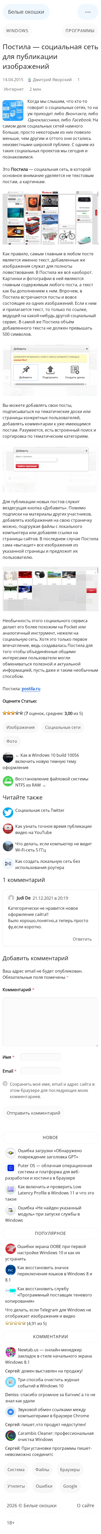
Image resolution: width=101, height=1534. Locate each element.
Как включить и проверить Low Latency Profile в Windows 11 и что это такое (49, 1193)
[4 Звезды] (17, 713)
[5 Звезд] (21, 713)
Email (10, 1071)
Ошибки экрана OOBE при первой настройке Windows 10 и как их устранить (45, 1253)
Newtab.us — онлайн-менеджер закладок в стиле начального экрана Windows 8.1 (48, 1356)
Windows (17, 30)
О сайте (85, 1505)
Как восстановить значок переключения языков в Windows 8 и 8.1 (48, 1274)
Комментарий (18, 989)
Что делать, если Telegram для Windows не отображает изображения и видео (48, 1313)
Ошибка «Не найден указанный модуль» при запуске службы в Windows (43, 1214)
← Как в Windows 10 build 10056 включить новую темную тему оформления (41, 761)
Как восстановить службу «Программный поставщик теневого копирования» (48, 1295)
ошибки (44, 1486)
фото (11, 741)
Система (16, 1469)
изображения (20, 727)
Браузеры (70, 1469)
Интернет (14, 89)
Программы (80, 30)
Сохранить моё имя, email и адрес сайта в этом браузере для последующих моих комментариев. (52, 1090)
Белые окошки (26, 11)
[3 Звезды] (13, 713)
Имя (9, 1057)
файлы (42, 1469)
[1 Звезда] (5, 713)
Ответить (82, 939)
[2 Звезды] (9, 713)
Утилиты (16, 1486)
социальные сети (63, 727)
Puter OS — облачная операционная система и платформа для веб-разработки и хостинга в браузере (48, 1172)
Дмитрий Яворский (52, 79)
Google (70, 1486)
